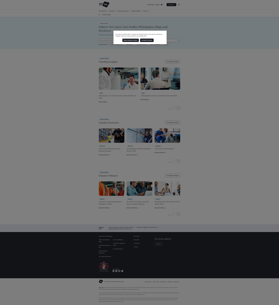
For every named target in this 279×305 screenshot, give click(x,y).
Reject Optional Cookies (130, 40)
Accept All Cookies (147, 40)
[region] (140, 37)
